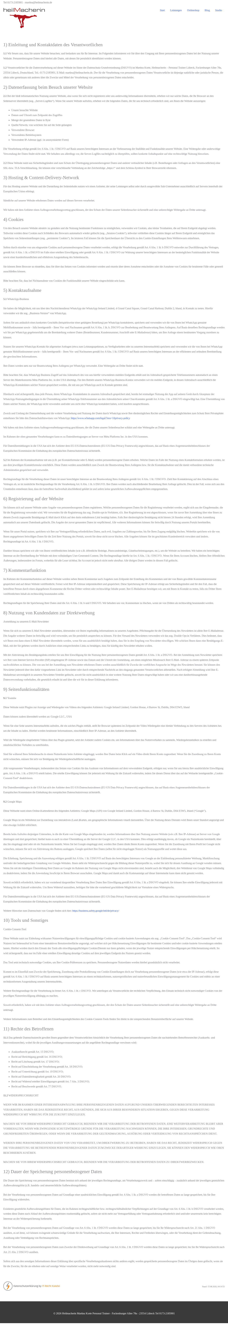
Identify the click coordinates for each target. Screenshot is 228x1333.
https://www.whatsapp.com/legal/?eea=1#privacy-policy (100, 418)
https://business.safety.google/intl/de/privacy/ (95, 910)
